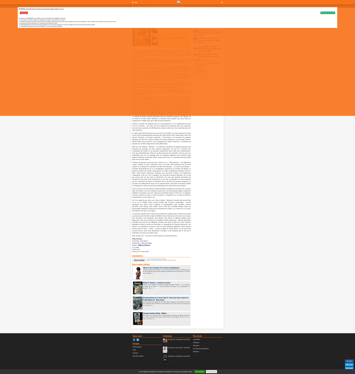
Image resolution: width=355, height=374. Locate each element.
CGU (134, 350)
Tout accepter (199, 371)
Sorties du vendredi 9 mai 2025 (179, 339)
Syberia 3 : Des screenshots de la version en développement (161, 268)
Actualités (196, 339)
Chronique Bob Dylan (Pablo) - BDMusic (155, 313)
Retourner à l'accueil (327, 13)
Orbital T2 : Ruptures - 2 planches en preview (156, 283)
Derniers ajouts (138, 356)
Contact (135, 353)
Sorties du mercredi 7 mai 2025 (179, 348)
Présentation (137, 347)
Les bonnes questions (201, 348)
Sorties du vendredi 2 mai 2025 (179, 356)
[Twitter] (138, 340)
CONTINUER (29, 18)
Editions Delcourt (144, 245)
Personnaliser (211, 371)
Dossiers (196, 345)
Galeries (196, 351)
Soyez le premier (139, 260)
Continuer (24, 13)
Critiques (196, 342)
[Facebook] (134, 340)
